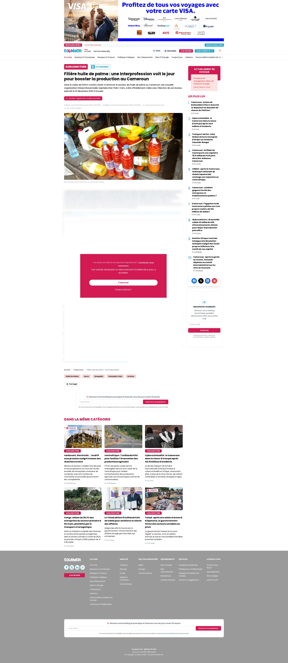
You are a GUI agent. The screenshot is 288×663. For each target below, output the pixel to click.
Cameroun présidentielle (101, 604)
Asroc (86, 376)
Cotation (124, 565)
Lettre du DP (212, 580)
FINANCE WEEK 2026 (214, 45)
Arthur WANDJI (75, 108)
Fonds (122, 573)
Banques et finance (98, 573)
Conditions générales (188, 565)
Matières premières (124, 578)
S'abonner (123, 282)
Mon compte (166, 565)
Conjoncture (78, 370)
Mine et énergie (96, 585)
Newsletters (166, 576)
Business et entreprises (100, 569)
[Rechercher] (220, 50)
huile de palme (72, 376)
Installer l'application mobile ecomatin (84, 98)
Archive (130, 376)
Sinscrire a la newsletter (156, 402)
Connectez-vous (146, 262)
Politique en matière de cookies (189, 574)
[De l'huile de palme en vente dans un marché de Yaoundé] (123, 146)
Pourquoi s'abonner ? (123, 289)
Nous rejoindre (213, 572)
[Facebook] (194, 281)
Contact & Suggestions (189, 580)
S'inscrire (204, 330)
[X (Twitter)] (201, 281)
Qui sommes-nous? (213, 566)
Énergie (141, 569)
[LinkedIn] (207, 281)
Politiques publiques (98, 577)
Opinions (93, 593)
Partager (73, 384)
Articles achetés (168, 580)
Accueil (67, 370)
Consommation (145, 573)
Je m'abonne (186, 51)
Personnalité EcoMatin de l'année (101, 598)
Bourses (123, 569)
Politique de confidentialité (190, 569)
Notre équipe (212, 576)
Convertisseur (126, 584)
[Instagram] (214, 281)
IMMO (140, 565)
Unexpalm (98, 376)
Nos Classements (97, 581)
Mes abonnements (167, 570)
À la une (93, 565)
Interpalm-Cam (115, 376)
